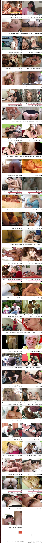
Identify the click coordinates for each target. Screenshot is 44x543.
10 (7, 535)
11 (3, 535)
